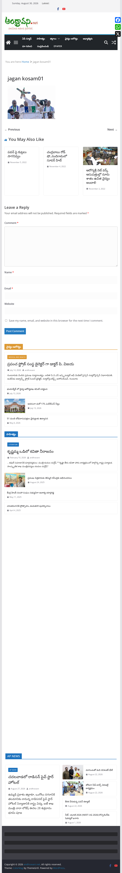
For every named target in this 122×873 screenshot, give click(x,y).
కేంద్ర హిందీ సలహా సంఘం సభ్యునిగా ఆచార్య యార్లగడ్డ (30, 492)
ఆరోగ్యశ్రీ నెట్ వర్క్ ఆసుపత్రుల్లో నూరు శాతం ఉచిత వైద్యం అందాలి (98, 176)
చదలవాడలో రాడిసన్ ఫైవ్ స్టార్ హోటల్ (31, 779)
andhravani (30, 370)
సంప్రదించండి (43, 46)
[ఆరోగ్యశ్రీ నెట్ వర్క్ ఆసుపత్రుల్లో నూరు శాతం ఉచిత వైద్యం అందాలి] (100, 149)
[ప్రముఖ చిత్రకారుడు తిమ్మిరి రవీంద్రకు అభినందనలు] (14, 480)
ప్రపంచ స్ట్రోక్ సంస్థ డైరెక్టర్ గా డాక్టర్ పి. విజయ (40, 363)
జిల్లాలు (53, 38)
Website (9, 304)
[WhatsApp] (117, 26)
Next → (112, 129)
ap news (13, 770)
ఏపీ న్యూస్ (27, 38)
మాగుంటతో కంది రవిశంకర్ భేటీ (99, 769)
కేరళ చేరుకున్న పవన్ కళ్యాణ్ (77, 801)
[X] (117, 33)
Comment (11, 223)
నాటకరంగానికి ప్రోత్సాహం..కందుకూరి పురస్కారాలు (29, 505)
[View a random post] (114, 42)
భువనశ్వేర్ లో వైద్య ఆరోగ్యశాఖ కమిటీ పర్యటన (27, 388)
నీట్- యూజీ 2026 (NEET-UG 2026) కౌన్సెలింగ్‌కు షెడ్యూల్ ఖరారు (87, 816)
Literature (13, 444)
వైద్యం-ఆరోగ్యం (71, 38)
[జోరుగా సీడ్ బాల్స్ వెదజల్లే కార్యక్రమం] (73, 788)
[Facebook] (117, 19)
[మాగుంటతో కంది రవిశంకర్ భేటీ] (73, 772)
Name (9, 272)
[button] (58, 38)
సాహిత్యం (41, 38)
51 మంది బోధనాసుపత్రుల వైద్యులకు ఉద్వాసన (27, 418)
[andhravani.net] (8, 42)
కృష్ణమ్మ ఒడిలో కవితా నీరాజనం (30, 451)
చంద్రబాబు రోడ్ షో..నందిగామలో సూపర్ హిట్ (57, 156)
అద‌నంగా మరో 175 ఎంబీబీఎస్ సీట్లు (44, 403)
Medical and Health (17, 357)
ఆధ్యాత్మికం (88, 38)
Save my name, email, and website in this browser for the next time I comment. (56, 320)
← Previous (12, 129)
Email (8, 288)
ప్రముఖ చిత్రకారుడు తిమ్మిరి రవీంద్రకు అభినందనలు (50, 477)
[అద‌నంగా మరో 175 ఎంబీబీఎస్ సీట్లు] (14, 406)
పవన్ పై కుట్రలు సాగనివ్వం (17, 154)
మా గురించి (27, 46)
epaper (58, 46)
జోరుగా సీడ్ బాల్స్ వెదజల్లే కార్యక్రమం (97, 786)
